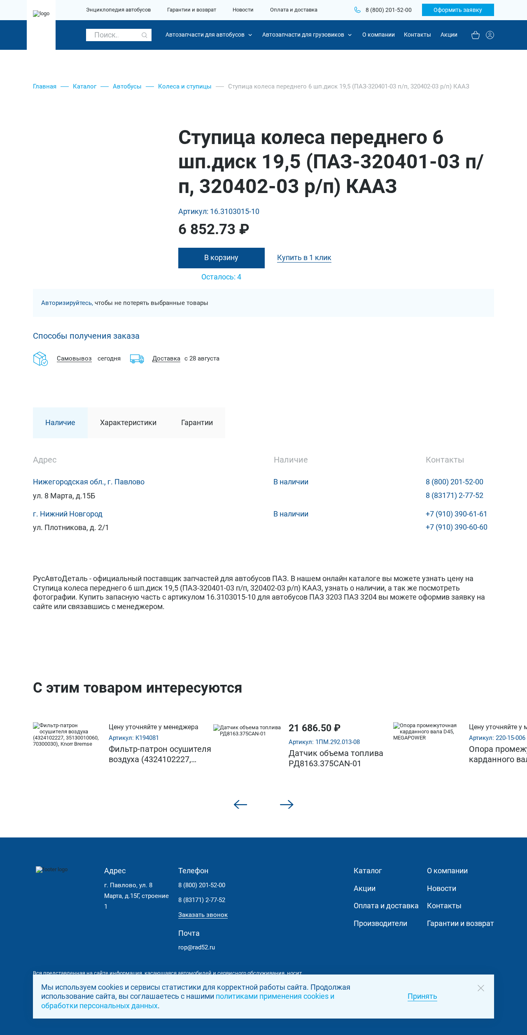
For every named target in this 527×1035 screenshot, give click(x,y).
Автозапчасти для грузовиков (303, 34)
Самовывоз (74, 358)
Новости (243, 10)
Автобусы (127, 86)
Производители (380, 923)
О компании (378, 34)
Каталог (84, 86)
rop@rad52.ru (196, 947)
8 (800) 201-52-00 (454, 482)
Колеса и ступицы (185, 86)
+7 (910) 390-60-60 (456, 527)
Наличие (60, 423)
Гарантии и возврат (191, 10)
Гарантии (197, 423)
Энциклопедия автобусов (118, 10)
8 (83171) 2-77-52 (454, 495)
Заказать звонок (203, 915)
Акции (449, 34)
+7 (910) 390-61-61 (456, 514)
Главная (44, 86)
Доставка (166, 358)
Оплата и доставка (293, 10)
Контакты (417, 34)
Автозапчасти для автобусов (205, 34)
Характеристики (128, 423)
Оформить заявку (458, 10)
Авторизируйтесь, (67, 303)
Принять (422, 996)
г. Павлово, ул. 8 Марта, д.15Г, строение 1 (136, 896)
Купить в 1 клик (304, 258)
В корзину (221, 258)
